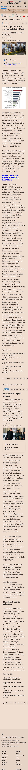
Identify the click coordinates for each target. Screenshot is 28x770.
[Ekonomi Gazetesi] (14, 2)
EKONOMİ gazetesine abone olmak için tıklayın (14, 11)
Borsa (5, 14)
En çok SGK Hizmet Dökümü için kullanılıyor (13, 765)
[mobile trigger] (2, 2)
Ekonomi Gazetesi (7, 19)
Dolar (16, 14)
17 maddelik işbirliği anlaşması (11, 448)
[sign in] (25, 2)
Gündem (16, 19)
